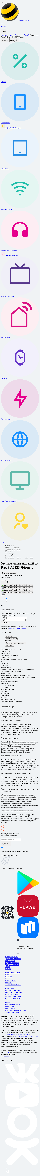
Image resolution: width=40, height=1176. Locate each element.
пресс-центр (10, 1008)
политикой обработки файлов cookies (16, 1034)
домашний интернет (13, 959)
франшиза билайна (12, 998)
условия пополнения (13, 996)
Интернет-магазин (8, 35)
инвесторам (9, 1006)
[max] (6, 1168)
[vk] (22, 1082)
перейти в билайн (12, 963)
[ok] (22, 1165)
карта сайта (5, 1056)
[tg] (7, 1173)
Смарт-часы (19, 35)
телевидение (10, 961)
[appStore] (18, 941)
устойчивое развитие (13, 1012)
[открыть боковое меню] (2, 2)
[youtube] (22, 1106)
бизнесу (8, 1002)
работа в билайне (11, 994)
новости (8, 983)
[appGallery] (28, 916)
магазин (8, 975)
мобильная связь (11, 957)
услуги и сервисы (12, 965)
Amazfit (27, 35)
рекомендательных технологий (26, 1036)
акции (7, 979)
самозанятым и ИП (12, 1004)
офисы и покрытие (12, 973)
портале (6, 1052)
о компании (9, 988)
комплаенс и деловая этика (15, 1010)
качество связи (10, 981)
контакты (8, 977)
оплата (7, 967)
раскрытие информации (14, 990)
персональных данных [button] (9, 855)
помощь (8, 969)
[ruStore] (28, 938)
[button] (20, 703)
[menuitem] (20, 708)
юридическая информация (15, 992)
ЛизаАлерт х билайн (13, 985)
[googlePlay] (28, 894)
